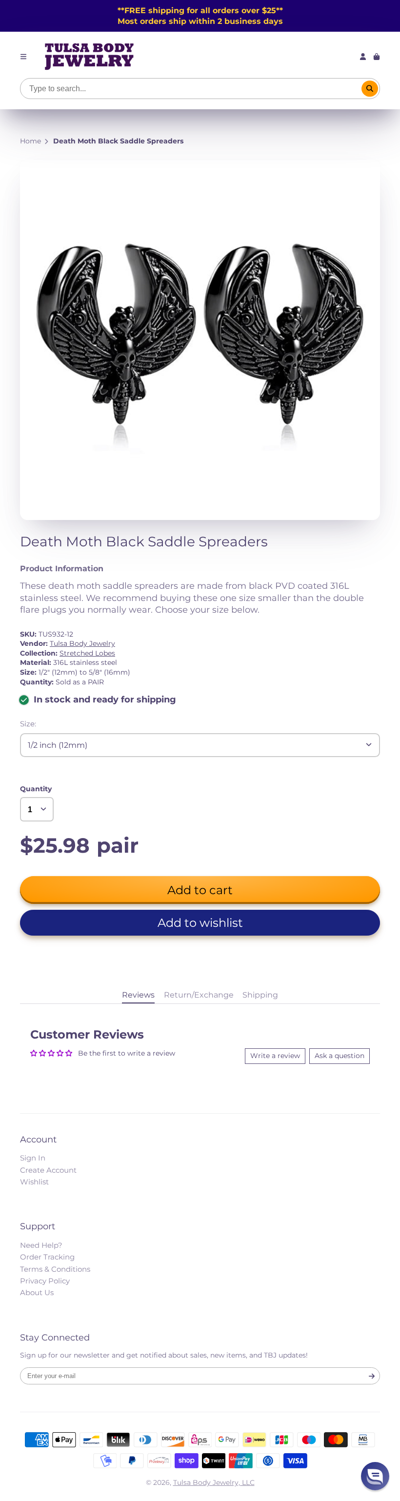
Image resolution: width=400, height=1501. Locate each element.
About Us (37, 1292)
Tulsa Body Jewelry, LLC (214, 1482)
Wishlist (34, 1181)
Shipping (260, 995)
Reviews (138, 995)
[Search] (369, 88)
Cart (376, 56)
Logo (89, 56)
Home (30, 141)
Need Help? (41, 1245)
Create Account (48, 1170)
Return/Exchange (199, 995)
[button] (200, 923)
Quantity (36, 788)
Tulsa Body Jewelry (82, 643)
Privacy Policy (45, 1280)
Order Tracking (47, 1256)
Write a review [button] (275, 1055)
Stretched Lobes (87, 653)
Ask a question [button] (339, 1055)
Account (363, 56)
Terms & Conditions (55, 1269)
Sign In (32, 1157)
